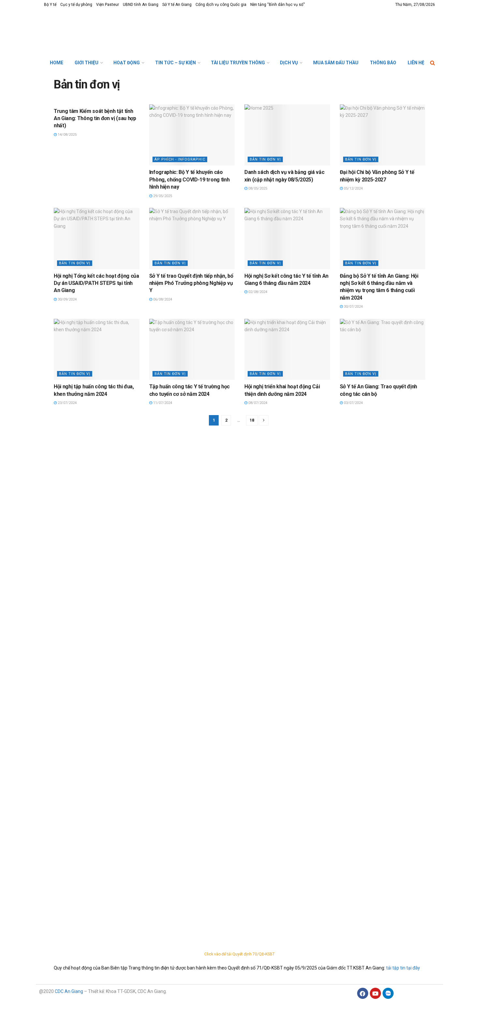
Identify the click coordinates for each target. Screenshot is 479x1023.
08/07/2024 (257, 403)
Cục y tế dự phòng (76, 4)
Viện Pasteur (107, 4)
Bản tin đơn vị (265, 159)
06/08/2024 (162, 299)
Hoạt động (126, 62)
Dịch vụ (289, 62)
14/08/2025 (67, 134)
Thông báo (383, 62)
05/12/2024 (353, 188)
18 (252, 420)
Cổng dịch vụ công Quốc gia (221, 4)
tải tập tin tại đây (403, 967)
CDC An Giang (69, 991)
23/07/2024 (67, 403)
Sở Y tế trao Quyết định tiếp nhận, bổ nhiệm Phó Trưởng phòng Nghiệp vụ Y (191, 283)
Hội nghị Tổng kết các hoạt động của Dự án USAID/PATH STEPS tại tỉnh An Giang (96, 283)
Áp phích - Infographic (179, 159)
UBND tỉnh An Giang (140, 4)
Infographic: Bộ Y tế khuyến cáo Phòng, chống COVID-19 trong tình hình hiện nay (189, 179)
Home (56, 62)
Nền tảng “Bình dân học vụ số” (277, 4)
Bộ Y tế (50, 4)
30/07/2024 (353, 306)
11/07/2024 (162, 403)
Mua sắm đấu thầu (335, 62)
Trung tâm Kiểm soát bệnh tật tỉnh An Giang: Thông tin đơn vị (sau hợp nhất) (95, 118)
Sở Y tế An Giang (177, 4)
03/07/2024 (353, 403)
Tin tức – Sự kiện (175, 62)
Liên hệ (416, 62)
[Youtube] (375, 993)
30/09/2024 (67, 299)
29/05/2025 (162, 196)
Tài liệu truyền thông (238, 62)
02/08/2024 (257, 292)
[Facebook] (362, 993)
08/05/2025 (257, 188)
